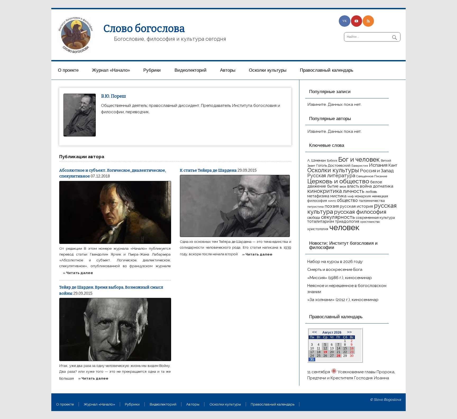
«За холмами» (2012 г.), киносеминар (342, 299)
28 (338, 356)
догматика (383, 186)
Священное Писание (371, 176)
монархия (363, 196)
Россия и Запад (377, 170)
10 (312, 348)
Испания (378, 165)
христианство (370, 222)
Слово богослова (144, 28)
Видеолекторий (191, 70)
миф (351, 196)
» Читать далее (78, 273)
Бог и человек (359, 159)
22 (345, 352)
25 (319, 356)
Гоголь (321, 165)
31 (312, 359)
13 (332, 348)
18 (319, 352)
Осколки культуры (267, 70)
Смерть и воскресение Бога (334, 269)
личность (353, 191)
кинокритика (324, 191)
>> (349, 332)
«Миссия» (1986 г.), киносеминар (339, 277)
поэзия (332, 206)
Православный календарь (326, 70)
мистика (338, 195)
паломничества (372, 201)
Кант (393, 165)
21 (338, 352)
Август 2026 (331, 332)
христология (317, 229)
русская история (356, 206)
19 (325, 352)
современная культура (375, 217)
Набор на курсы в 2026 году (335, 261)
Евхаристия (359, 165)
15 (345, 348)
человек (344, 227)
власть (353, 186)
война (366, 186)
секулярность (338, 217)
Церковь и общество (338, 181)
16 (352, 348)
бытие (333, 186)
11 (318, 348)
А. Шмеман (316, 160)
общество (347, 200)
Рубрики (152, 70)
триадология (347, 221)
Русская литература (331, 175)
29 (345, 356)
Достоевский (339, 165)
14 (338, 348)
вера (343, 186)
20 (332, 352)
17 (312, 352)
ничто (332, 200)
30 (352, 356)
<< (314, 332)
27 (332, 356)
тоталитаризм (320, 221)
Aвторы (227, 70)
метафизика (318, 196)
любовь (371, 192)
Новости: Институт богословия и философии (343, 245)
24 (312, 356)
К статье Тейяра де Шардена (208, 170)
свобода (313, 218)
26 (325, 356)
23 (352, 352)
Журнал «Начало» (111, 70)
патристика (315, 206)
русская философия (360, 211)
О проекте (68, 70)
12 (325, 348)
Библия (332, 160)
